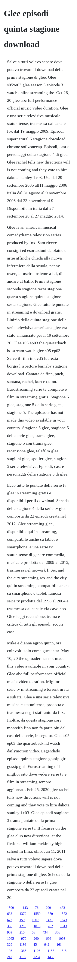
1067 (35, 920)
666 (48, 938)
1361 (10, 951)
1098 (61, 938)
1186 (22, 944)
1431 (49, 920)
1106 (37, 951)
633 (9, 913)
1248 (22, 926)
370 (50, 913)
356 (9, 926)
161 (59, 944)
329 (9, 944)
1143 (24, 907)
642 (46, 944)
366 (57, 932)
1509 (10, 907)
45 (35, 944)
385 (23, 951)
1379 (22, 913)
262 (50, 926)
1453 (50, 957)
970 (23, 938)
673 (9, 920)
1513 (63, 926)
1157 (50, 951)
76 (36, 907)
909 (9, 932)
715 (64, 951)
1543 (63, 920)
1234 (36, 957)
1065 (10, 938)
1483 (61, 907)
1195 (22, 957)
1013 (37, 926)
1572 (63, 913)
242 (9, 957)
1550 (37, 913)
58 (33, 932)
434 (45, 932)
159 (22, 920)
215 (22, 932)
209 (48, 907)
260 (36, 938)
